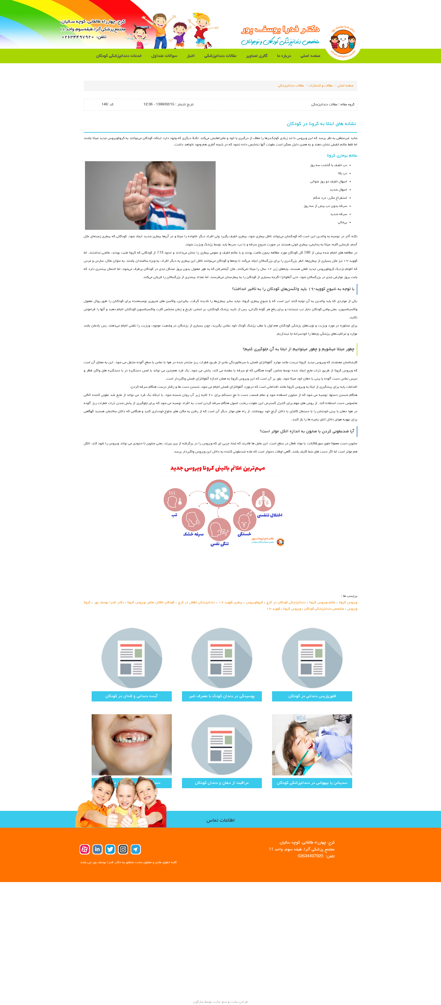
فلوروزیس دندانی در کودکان (312, 696)
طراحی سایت (238, 1002)
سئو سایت (220, 1002)
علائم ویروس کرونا (322, 602)
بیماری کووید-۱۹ (230, 602)
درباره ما (284, 56)
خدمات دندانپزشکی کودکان (119, 56)
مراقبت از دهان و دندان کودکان (222, 783)
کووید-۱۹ (273, 609)
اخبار (191, 56)
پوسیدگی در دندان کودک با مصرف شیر (222, 696)
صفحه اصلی (310, 56)
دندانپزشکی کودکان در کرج (285, 602)
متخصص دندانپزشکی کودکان (324, 609)
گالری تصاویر (256, 56)
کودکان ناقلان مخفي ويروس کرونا (150, 602)
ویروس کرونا (292, 609)
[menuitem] (310, 56)
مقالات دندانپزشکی (220, 56)
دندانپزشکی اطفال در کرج (196, 602)
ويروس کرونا (348, 602)
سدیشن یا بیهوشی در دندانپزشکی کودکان (312, 783)
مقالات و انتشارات (321, 86)
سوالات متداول (164, 56)
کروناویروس (254, 602)
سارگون (199, 1002)
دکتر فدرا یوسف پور (109, 602)
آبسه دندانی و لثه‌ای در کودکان (131, 696)
